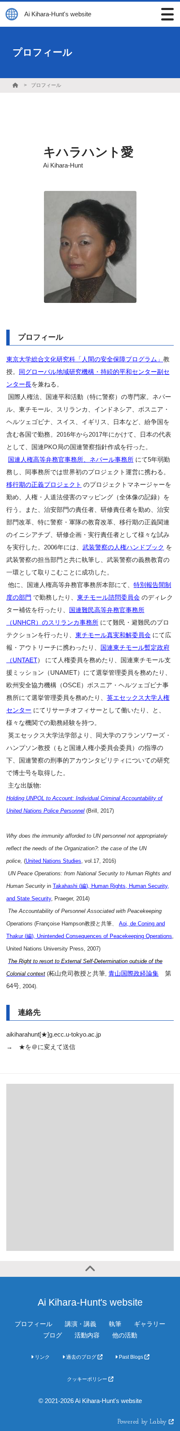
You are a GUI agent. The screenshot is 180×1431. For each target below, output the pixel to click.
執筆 (115, 1323)
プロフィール (46, 85)
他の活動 (124, 1335)
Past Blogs (131, 1357)
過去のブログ (81, 1357)
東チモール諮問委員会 (108, 597)
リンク (41, 1357)
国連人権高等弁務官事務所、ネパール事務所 (71, 459)
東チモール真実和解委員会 (113, 634)
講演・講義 (80, 1323)
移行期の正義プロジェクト (44, 484)
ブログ (52, 1335)
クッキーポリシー (87, 1379)
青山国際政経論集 (133, 973)
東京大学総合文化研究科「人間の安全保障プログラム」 (84, 359)
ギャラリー (149, 1323)
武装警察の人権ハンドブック (123, 547)
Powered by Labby (143, 1422)
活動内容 (87, 1335)
